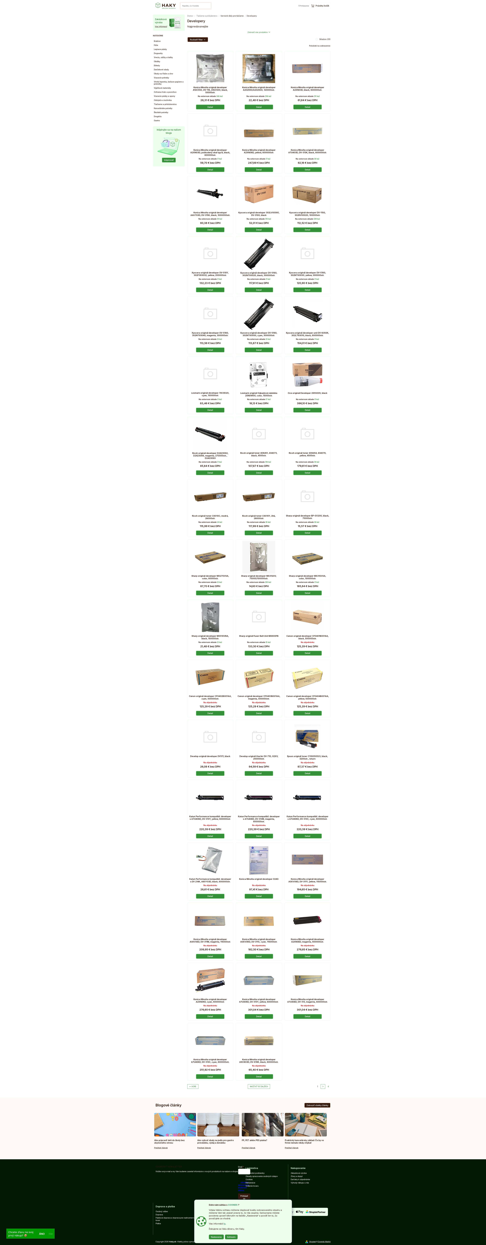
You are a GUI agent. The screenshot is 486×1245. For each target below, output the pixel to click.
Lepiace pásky (160, 49)
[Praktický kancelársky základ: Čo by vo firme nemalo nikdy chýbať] (306, 1124)
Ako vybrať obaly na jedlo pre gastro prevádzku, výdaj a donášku (215, 1141)
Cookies (249, 1179)
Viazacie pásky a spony (164, 96)
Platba (158, 1223)
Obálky (157, 61)
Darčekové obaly (161, 69)
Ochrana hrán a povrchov (165, 92)
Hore (193, 1086)
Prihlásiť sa (244, 1197)
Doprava (159, 1215)
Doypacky (158, 53)
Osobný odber (162, 1211)
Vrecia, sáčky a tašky (163, 57)
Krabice (157, 41)
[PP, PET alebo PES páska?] (263, 1124)
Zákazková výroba (299, 1173)
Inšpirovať (169, 160)
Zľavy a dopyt (297, 1176)
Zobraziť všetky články (317, 1105)
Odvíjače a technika (163, 100)
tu (225, 1223)
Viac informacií (161, 26)
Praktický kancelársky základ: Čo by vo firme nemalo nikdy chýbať (304, 1141)
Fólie (156, 45)
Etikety (157, 65)
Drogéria (157, 116)
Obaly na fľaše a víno (163, 74)
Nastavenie (216, 1237)
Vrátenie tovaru (252, 1186)
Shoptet (312, 1242)
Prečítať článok (161, 1148)
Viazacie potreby (161, 78)
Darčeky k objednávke (300, 1179)
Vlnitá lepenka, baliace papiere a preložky (168, 83)
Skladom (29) (325, 39)
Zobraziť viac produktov (258, 32)
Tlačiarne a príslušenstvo (165, 104)
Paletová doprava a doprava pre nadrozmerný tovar (175, 1219)
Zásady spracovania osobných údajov (262, 1176)
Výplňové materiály (162, 88)
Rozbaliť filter (196, 39)
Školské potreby (161, 112)
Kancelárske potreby (163, 108)
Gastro (157, 120)
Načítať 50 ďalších (259, 1086)
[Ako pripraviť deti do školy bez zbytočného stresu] (175, 1124)
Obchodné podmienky (255, 1173)
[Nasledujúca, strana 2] (323, 1086)
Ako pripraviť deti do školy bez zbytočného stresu (169, 1141)
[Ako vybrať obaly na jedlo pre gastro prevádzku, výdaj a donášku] (218, 1124)
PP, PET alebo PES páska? (254, 1140)
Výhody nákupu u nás (300, 1183)
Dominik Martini (324, 1242)
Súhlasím (231, 1237)
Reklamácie (250, 1183)
